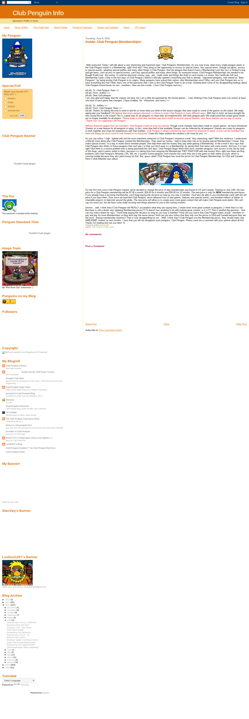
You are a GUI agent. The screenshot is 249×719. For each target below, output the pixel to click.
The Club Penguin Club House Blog (22, 419)
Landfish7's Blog (14, 444)
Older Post (241, 324)
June (9, 650)
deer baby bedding (13, 368)
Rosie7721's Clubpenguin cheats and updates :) (29, 438)
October (11, 613)
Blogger (45, 693)
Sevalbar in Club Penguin (18, 431)
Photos (11, 102)
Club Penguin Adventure (17, 406)
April (9, 655)
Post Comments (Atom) (110, 330)
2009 (8, 667)
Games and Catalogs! (108, 27)
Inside (111, 227)
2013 (8, 599)
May (9, 652)
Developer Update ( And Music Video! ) (23, 640)
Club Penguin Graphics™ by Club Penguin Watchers (31, 448)
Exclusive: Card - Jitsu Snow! (19, 628)
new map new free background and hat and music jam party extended (34, 428)
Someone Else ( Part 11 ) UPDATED (21, 622)
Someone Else (14, 111)
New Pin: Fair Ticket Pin (15, 440)
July (9, 620)
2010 (8, 665)
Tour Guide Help (41, 27)
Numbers (11, 98)
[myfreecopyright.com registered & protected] (24, 352)
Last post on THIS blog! (15, 434)
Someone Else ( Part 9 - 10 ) (18, 635)
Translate (24, 685)
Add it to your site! (10, 502)
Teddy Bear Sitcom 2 (14, 421)
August (10, 618)
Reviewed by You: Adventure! (19, 632)
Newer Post (91, 324)
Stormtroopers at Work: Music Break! (21, 415)
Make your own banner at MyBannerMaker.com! (24, 587)
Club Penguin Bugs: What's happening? (23, 647)
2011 (8, 605)
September (12, 615)
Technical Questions (82, 27)
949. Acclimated (12, 375)
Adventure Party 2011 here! (18, 625)
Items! (126, 27)
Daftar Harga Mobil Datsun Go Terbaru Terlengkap (26, 390)
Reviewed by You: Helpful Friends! (21, 645)
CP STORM (11, 412)
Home (7, 27)
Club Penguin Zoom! (15, 452)
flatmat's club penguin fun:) (19, 425)
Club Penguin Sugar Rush (18, 387)
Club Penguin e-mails (100, 227)
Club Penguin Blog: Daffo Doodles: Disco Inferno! (26, 409)
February (11, 660)
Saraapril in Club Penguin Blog (20, 393)
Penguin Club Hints (15, 378)
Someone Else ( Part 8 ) (16, 637)
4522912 (11, 106)
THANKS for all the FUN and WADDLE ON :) (24, 396)
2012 (8, 602)
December (11, 608)
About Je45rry (21, 27)
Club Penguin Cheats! (16, 366)
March (10, 657)
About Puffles (60, 27)
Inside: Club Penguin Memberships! (21, 642)
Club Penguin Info (38, 13)
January (11, 662)
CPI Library (140, 27)
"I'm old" (9, 402)
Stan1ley (10, 400)
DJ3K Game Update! (15, 630)
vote (22, 115)
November (11, 610)
